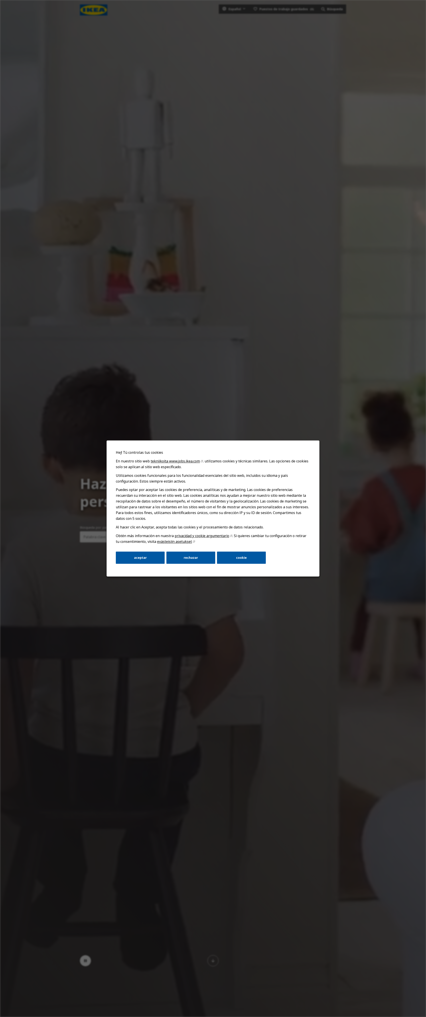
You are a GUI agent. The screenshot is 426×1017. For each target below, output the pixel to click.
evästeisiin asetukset (174, 541)
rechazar (191, 557)
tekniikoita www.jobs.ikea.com (175, 461)
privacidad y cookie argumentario (202, 535)
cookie (241, 557)
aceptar (140, 557)
